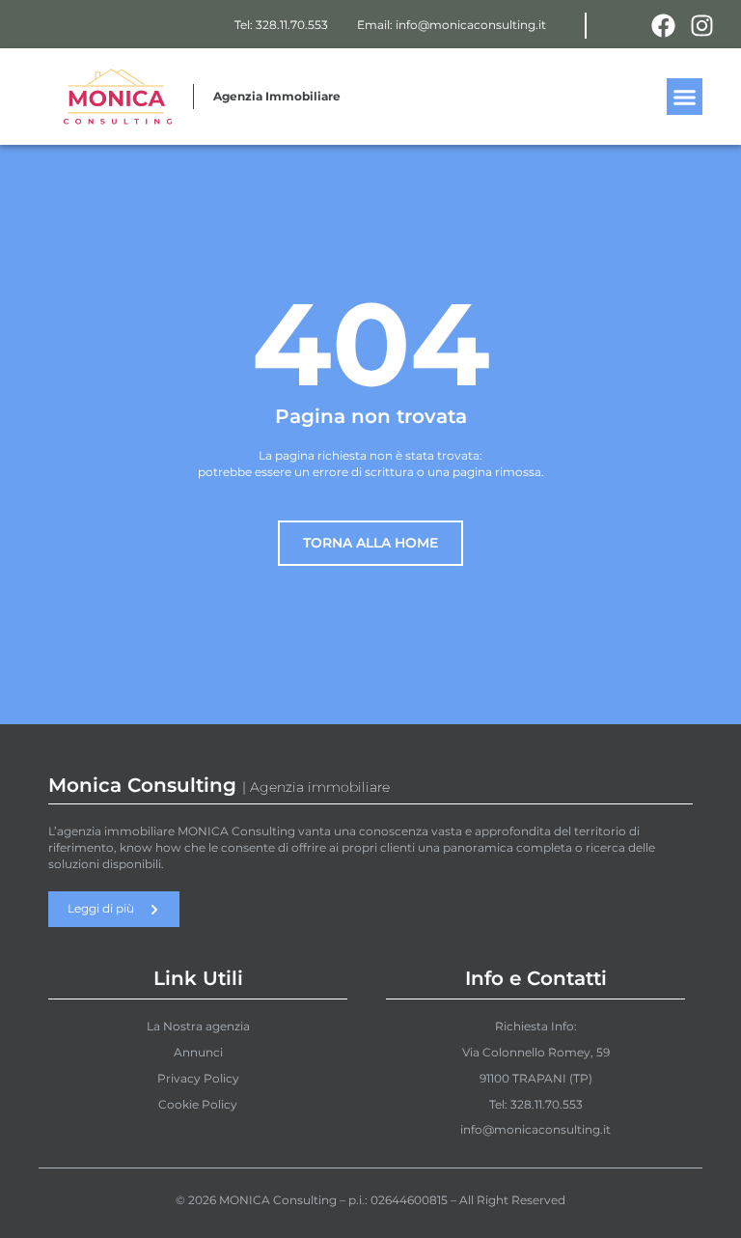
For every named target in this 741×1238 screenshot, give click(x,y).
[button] (685, 96)
